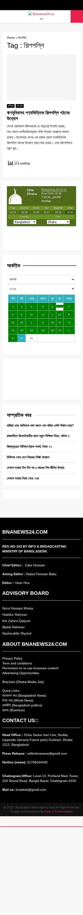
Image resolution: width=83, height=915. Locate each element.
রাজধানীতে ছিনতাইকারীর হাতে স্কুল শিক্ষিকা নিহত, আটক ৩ (38, 436)
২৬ (52, 330)
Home (11, 37)
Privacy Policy (12, 658)
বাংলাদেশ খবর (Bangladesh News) (24, 695)
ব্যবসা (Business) (13, 710)
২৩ (21, 330)
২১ (69, 322)
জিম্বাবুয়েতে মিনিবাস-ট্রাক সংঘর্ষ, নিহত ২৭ (29, 446)
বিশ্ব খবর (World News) (17, 700)
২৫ (43, 330)
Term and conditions (17, 663)
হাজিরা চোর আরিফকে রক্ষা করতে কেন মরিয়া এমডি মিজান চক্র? (40, 425)
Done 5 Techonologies (58, 811)
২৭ (59, 330)
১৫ (12, 322)
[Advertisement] (41, 871)
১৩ (59, 314)
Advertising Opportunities (20, 673)
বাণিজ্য (10, 106)
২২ (13, 330)
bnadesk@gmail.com (30, 789)
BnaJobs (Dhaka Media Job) (23, 682)
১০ (31, 314)
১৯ (52, 322)
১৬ (21, 322)
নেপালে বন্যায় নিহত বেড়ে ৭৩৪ (23, 478)
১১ (43, 314)
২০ (59, 322)
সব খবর (20, 106)
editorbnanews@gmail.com (47, 753)
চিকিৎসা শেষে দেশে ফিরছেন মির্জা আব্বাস (28, 457)
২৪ (31, 330)
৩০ (21, 338)
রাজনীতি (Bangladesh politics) (22, 705)
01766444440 (37, 762)
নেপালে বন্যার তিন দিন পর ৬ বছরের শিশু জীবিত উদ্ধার (35, 467)
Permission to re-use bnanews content (30, 668)
